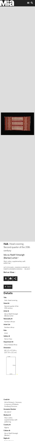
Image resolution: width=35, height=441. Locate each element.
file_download (5, 278)
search (32, 2)
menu (28, 2)
